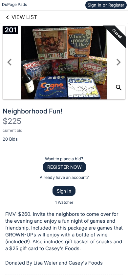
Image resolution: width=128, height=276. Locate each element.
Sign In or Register (106, 5)
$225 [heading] (12, 121)
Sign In (64, 191)
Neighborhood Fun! (32, 111)
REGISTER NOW (64, 167)
